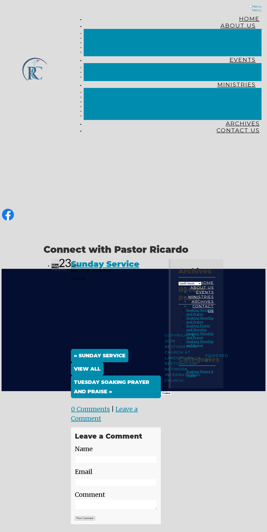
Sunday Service (105, 264)
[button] (87, 369)
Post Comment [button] (84, 518)
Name (84, 449)
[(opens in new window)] (8, 218)
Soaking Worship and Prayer (200, 320)
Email (83, 472)
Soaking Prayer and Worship (198, 328)
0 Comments (90, 409)
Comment (90, 495)
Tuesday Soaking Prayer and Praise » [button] (111, 386)
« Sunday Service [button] (99, 355)
